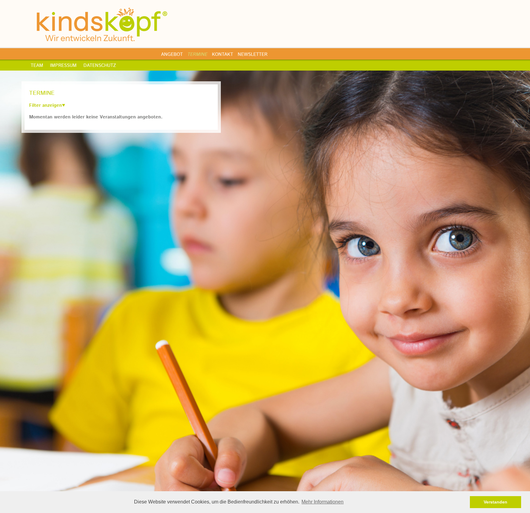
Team (37, 65)
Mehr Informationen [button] (322, 501)
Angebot (172, 54)
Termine (197, 54)
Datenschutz (99, 65)
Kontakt (222, 54)
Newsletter (252, 54)
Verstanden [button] (495, 502)
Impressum (63, 65)
